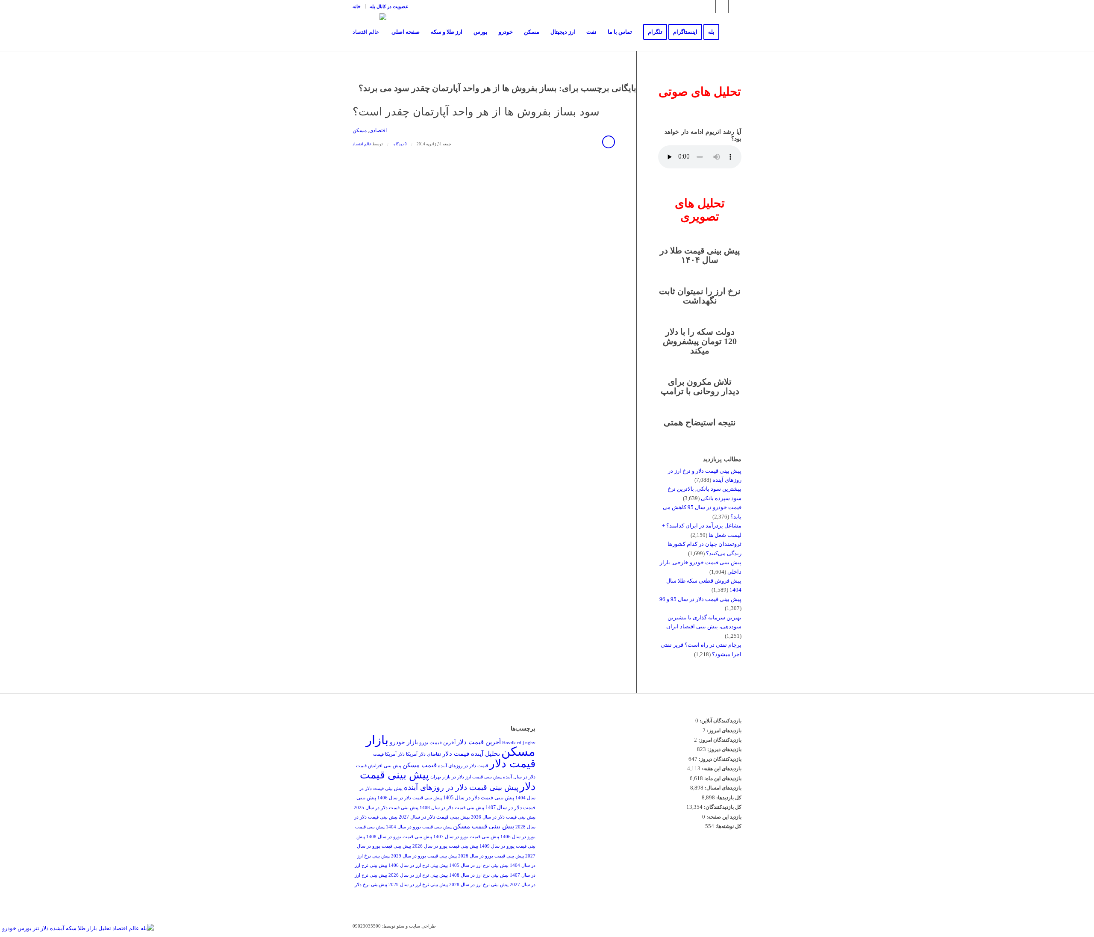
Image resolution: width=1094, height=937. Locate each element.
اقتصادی (378, 130)
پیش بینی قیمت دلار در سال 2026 (503, 817)
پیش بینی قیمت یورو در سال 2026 (445, 846)
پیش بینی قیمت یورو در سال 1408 (399, 836)
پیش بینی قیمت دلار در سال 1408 (452, 807)
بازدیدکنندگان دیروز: (719, 759)
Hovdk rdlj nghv (518, 742)
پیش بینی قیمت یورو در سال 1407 (466, 836)
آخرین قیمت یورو (437, 742)
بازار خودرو (404, 742)
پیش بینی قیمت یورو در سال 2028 (491, 856)
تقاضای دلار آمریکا (423, 754)
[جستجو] (733, 32)
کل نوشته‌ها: (727, 826)
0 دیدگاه (400, 144)
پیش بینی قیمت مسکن (483, 826)
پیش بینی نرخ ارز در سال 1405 (479, 865)
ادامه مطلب (608, 142)
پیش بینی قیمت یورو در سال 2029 (424, 856)
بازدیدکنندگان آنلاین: (719, 721)
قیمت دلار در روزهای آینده (463, 765)
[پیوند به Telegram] (722, 6)
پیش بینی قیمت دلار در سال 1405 (478, 798)
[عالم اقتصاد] (369, 32)
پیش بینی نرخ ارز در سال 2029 (418, 884)
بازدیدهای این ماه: (722, 778)
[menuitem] (359, 6)
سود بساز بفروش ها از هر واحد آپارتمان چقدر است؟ (476, 112)
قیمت (378, 754)
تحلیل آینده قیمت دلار (471, 753)
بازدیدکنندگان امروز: (719, 740)
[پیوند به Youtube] (735, 6)
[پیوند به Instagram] (709, 6)
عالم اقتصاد (362, 144)
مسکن (360, 130)
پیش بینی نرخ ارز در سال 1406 (418, 865)
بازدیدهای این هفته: (720, 769)
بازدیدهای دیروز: (723, 749)
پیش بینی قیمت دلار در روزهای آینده (461, 787)
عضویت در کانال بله (389, 6)
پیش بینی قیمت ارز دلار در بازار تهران (466, 777)
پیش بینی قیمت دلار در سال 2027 (434, 817)
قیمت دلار (512, 763)
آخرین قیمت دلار (479, 741)
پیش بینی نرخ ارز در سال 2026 (418, 875)
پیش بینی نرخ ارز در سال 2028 (479, 884)
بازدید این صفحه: (723, 817)
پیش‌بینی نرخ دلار (371, 884)
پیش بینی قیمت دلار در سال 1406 (409, 798)
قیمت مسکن (420, 765)
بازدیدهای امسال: (722, 788)
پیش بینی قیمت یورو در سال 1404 (419, 827)
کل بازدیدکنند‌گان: (722, 807)
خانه (357, 6)
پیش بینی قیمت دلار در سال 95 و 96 (700, 599)
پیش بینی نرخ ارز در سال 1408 (479, 875)
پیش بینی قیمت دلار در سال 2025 (386, 807)
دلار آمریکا (395, 754)
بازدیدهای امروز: (723, 731)
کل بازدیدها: (728, 798)
